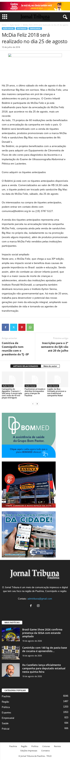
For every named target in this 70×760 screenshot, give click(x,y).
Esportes (6, 712)
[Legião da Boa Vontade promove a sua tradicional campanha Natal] (57, 379)
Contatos (45, 750)
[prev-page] (33, 404)
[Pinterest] (21, 327)
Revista (57, 746)
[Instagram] (38, 606)
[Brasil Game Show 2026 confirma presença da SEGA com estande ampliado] (11, 634)
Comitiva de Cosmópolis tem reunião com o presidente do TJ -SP (15, 348)
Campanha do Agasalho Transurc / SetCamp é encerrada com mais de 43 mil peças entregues (12, 393)
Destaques (21, 28)
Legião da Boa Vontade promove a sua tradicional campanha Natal (56, 392)
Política (6, 707)
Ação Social (15, 25)
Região (5, 701)
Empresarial (35, 28)
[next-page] (37, 404)
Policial (5, 728)
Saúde (5, 723)
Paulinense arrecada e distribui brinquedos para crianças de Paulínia (35, 392)
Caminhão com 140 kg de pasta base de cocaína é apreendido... (44, 649)
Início (4, 25)
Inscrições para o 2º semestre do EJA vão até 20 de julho (54, 346)
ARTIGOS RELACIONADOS (25, 366)
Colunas (46, 746)
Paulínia (6, 696)
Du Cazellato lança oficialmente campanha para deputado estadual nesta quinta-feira (43, 668)
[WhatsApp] (30, 327)
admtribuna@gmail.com (39, 598)
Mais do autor (50, 366)
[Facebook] (5, 327)
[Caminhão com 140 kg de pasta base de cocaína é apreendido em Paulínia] (11, 652)
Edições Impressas (28, 750)
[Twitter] (13, 327)
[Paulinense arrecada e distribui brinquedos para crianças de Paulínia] (35, 379)
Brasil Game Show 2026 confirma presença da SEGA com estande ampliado (42, 633)
